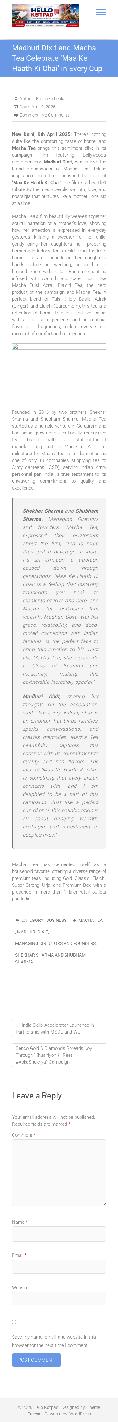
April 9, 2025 (43, 106)
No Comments (56, 114)
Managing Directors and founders (55, 943)
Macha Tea (90, 920)
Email (19, 1255)
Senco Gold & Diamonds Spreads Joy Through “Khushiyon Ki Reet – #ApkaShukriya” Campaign (54, 1055)
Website (20, 1287)
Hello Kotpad (46, 1407)
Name (20, 1222)
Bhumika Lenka (50, 98)
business (56, 920)
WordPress (80, 1413)
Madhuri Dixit (32, 931)
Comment (24, 1135)
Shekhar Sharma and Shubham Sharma (50, 958)
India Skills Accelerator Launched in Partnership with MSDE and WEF (55, 1028)
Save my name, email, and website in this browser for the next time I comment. (54, 1341)
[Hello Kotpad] (46, 15)
